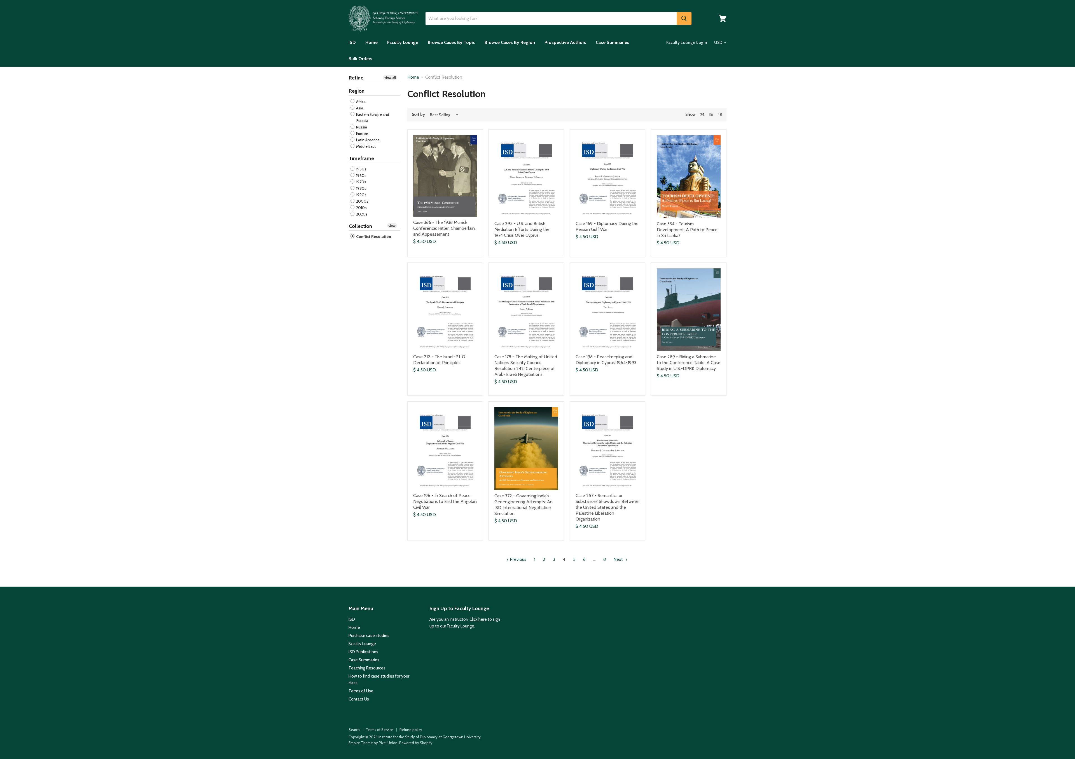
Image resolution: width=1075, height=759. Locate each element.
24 (702, 114)
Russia (361, 127)
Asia (359, 108)
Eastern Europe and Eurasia (372, 117)
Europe (361, 133)
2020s (361, 214)
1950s (360, 169)
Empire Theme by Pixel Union (373, 743)
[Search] (684, 18)
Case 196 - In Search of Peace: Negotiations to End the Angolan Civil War (445, 501)
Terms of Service (379, 729)
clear (392, 225)
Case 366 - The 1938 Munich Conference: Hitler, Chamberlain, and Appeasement (444, 228)
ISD (352, 42)
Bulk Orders (360, 58)
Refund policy (410, 729)
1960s (360, 175)
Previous (517, 559)
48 (720, 114)
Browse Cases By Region (510, 42)
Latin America (367, 139)
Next (618, 559)
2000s (361, 201)
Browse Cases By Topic (451, 42)
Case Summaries (612, 42)
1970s (360, 181)
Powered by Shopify (416, 743)
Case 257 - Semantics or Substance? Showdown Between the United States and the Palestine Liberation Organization (607, 507)
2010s (361, 207)
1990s (360, 194)
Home (371, 42)
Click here (478, 619)
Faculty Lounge (402, 42)
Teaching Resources (367, 668)
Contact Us (359, 699)
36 (711, 114)
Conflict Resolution (373, 236)
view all (390, 77)
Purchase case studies (369, 635)
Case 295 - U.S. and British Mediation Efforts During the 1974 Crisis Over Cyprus (522, 229)
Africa (360, 101)
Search (354, 729)
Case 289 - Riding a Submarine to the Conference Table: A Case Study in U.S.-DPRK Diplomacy (688, 362)
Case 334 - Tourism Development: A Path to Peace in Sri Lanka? (687, 229)
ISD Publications (363, 651)
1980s (360, 188)
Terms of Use (361, 691)
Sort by (418, 114)
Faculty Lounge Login (686, 42)
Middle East (365, 146)
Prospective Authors (565, 42)
